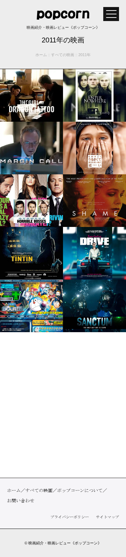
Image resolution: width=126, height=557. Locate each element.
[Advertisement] (63, 405)
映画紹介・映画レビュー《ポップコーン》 (65, 543)
